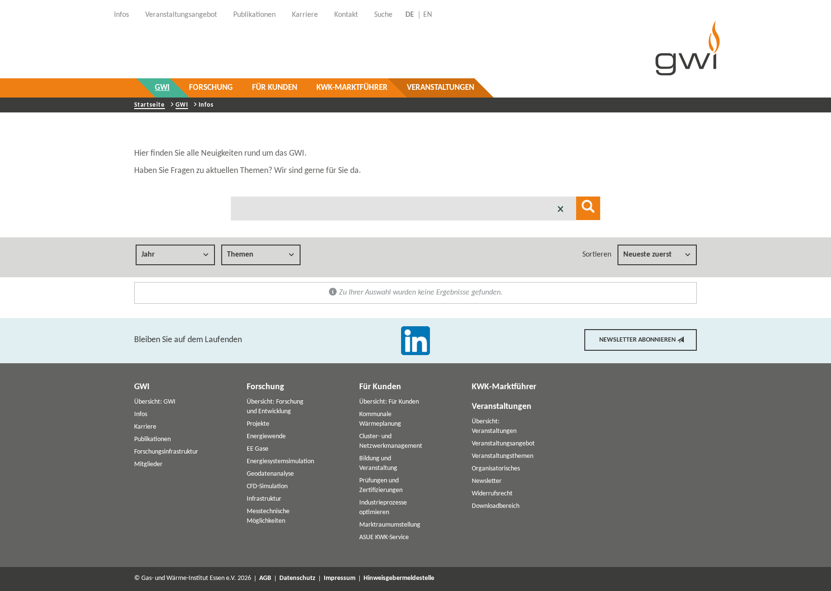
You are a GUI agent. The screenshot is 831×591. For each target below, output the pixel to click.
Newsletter (487, 481)
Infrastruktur (264, 499)
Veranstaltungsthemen (502, 456)
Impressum (339, 578)
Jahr (148, 255)
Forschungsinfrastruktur (166, 452)
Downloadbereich (495, 506)
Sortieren (596, 255)
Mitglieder (148, 464)
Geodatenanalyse (270, 474)
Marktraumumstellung (389, 525)
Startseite (149, 105)
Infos (140, 414)
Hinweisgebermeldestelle (399, 578)
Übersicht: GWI (155, 402)
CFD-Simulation (267, 486)
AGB (265, 578)
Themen (240, 255)
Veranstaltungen (440, 88)
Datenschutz (297, 578)
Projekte (258, 424)
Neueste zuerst (647, 255)
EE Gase (257, 449)
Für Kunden (274, 88)
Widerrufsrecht (492, 493)
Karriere (145, 427)
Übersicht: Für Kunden (389, 402)
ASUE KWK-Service (384, 537)
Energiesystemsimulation (280, 461)
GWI (162, 88)
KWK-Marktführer (352, 88)
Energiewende (266, 436)
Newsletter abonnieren (637, 340)
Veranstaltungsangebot (503, 443)
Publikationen (152, 439)
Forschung (211, 88)
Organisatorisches (496, 468)
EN (427, 15)
